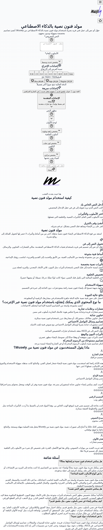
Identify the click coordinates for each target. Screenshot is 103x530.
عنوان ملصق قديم (63, 91)
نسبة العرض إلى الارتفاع (51, 69)
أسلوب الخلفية (51, 134)
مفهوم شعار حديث (48, 91)
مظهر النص (51, 110)
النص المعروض (51, 36)
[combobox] (51, 61)
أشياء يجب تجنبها (51, 158)
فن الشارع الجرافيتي (31, 91)
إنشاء (50, 170)
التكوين (51, 146)
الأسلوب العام (51, 53)
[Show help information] (51, 40)
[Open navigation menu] (100, 2)
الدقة (59, 77)
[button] (51, 138)
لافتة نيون (76, 91)
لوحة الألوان (51, 122)
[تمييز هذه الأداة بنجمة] (100, 21)
